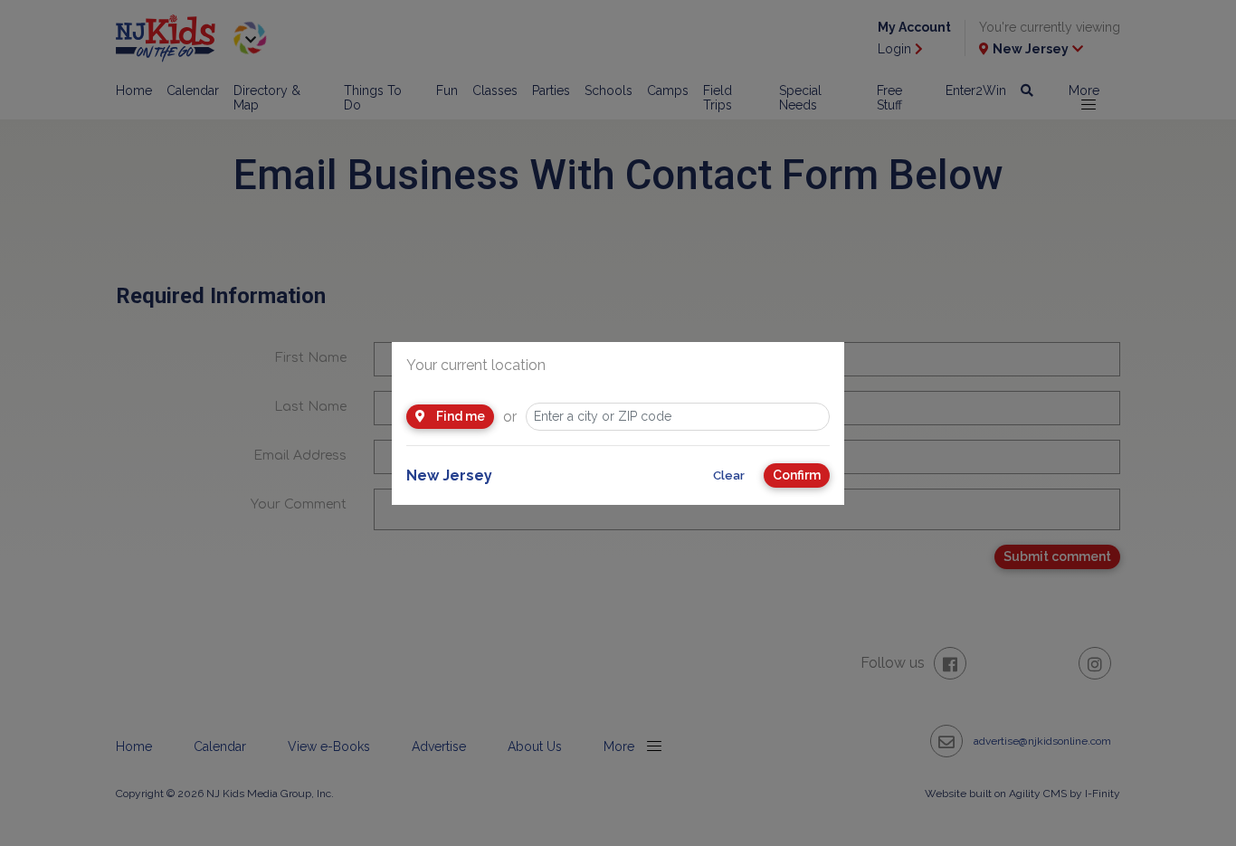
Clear (729, 475)
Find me (459, 416)
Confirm (797, 475)
